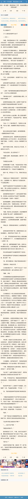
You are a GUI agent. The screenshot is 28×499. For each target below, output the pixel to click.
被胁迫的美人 (13, 18)
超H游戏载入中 (21, 473)
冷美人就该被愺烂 (5, 473)
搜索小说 (17, 497)
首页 (6, 497)
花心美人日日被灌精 (5, 21)
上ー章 (4, 10)
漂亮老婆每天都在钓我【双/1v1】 (17, 21)
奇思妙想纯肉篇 (4, 475)
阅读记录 (11, 497)
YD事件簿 (12, 475)
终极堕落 (12, 473)
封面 (17, 10)
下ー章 (23, 10)
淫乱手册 (20, 475)
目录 (11, 10)
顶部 (22, 497)
